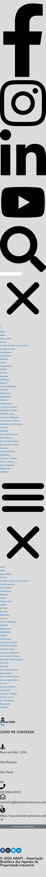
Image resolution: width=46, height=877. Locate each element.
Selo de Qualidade (7, 465)
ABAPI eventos (5, 393)
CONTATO (4, 472)
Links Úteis (4, 427)
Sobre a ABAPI (5, 338)
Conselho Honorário (7, 349)
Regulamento (5, 455)
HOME (2, 332)
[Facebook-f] (2, 850)
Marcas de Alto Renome (9, 434)
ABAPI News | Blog (7, 414)
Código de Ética (6, 366)
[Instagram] (8, 850)
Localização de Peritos (8, 407)
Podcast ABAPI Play (8, 386)
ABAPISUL (4, 359)
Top (2, 725)
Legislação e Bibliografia (9, 417)
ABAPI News (5, 379)
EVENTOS (4, 390)
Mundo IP (3, 383)
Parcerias (3, 448)
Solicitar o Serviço (7, 461)
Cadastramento (6, 403)
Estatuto (3, 362)
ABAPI (2, 335)
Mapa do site (5, 468)
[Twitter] (13, 850)
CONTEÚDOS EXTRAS (8, 410)
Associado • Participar (8, 458)
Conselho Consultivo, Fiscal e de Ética (14, 345)
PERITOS (3, 400)
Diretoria (3, 342)
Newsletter (4, 376)
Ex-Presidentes (5, 352)
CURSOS (3, 369)
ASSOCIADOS (5, 397)
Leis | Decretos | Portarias (9, 420)
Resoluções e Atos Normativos (11, 424)
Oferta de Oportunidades (9, 441)
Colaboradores (5, 356)
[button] (23, 247)
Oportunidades (5, 438)
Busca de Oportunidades (9, 444)
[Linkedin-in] (18, 850)
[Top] (2, 719)
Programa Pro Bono (7, 451)
